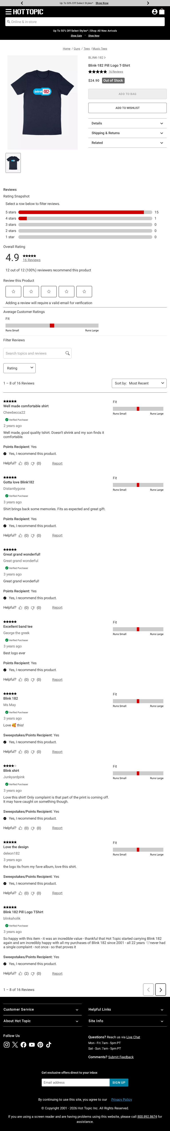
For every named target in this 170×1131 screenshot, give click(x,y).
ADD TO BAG (128, 94)
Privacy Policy (121, 1100)
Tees (87, 48)
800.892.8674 (147, 1117)
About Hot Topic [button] (17, 1021)
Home (66, 48)
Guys (77, 48)
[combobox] (85, 21)
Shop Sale (76, 35)
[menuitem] (162, 11)
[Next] (148, 3)
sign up (119, 1082)
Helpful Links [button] (100, 1009)
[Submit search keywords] (8, 21)
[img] (6, 1044)
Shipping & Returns (106, 133)
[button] (8, 11)
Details (97, 123)
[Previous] (22, 3)
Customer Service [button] (19, 1009)
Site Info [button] (96, 1021)
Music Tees (100, 48)
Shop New (93, 35)
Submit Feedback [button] (121, 1057)
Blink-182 (95, 57)
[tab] (13, 163)
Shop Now (100, 3)
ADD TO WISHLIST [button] (128, 108)
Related (97, 143)
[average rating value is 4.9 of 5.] (98, 71)
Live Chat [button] (133, 1037)
